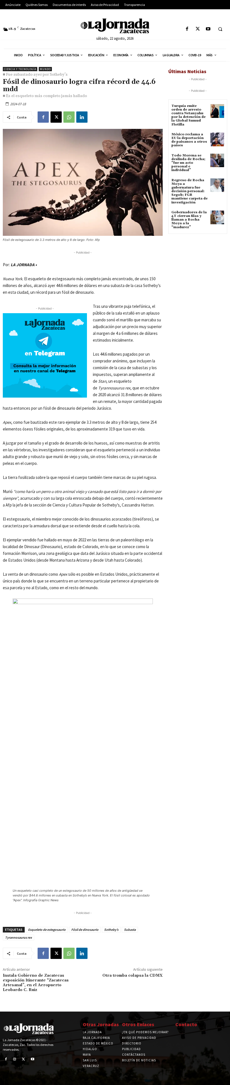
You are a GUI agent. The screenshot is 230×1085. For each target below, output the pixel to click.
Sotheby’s (111, 929)
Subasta (130, 929)
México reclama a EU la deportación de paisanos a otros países (189, 140)
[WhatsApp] (69, 117)
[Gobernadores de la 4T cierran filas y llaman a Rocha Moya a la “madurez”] (217, 217)
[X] (197, 29)
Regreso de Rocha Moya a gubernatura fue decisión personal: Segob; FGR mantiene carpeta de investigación (189, 191)
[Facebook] (187, 29)
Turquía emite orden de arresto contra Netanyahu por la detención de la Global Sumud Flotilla (188, 115)
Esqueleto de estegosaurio (47, 929)
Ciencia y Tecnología (20, 69)
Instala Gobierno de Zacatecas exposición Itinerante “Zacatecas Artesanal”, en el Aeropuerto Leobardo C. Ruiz (36, 982)
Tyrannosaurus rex (18, 937)
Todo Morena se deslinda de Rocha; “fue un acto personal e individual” (188, 162)
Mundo (45, 69)
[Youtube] (208, 29)
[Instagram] (15, 1059)
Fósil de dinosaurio (84, 929)
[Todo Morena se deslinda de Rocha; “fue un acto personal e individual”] (217, 160)
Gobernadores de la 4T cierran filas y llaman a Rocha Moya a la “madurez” (189, 219)
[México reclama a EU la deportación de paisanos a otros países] (217, 139)
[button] (220, 29)
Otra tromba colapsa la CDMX (132, 975)
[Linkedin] (82, 117)
